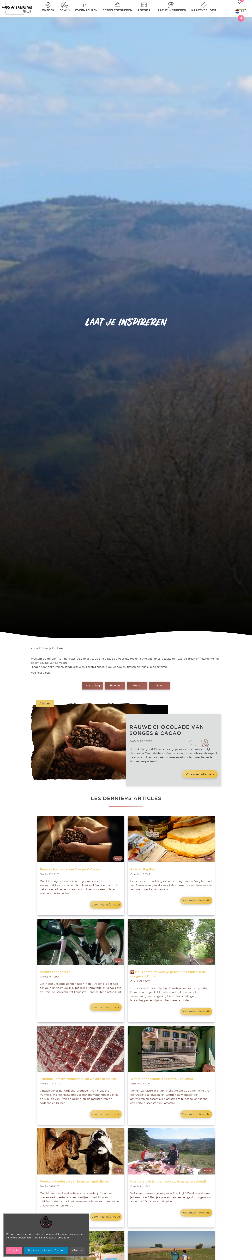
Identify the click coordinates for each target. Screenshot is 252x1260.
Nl (242, 11)
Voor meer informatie (200, 774)
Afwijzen (77, 1250)
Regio (137, 685)
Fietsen (115, 685)
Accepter (14, 1250)
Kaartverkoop (203, 10)
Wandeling (92, 685)
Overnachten (86, 10)
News (159, 685)
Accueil (35, 648)
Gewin (64, 10)
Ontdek (48, 10)
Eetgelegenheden (117, 10)
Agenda (144, 10)
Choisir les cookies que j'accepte (46, 1250)
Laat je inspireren (171, 10)
